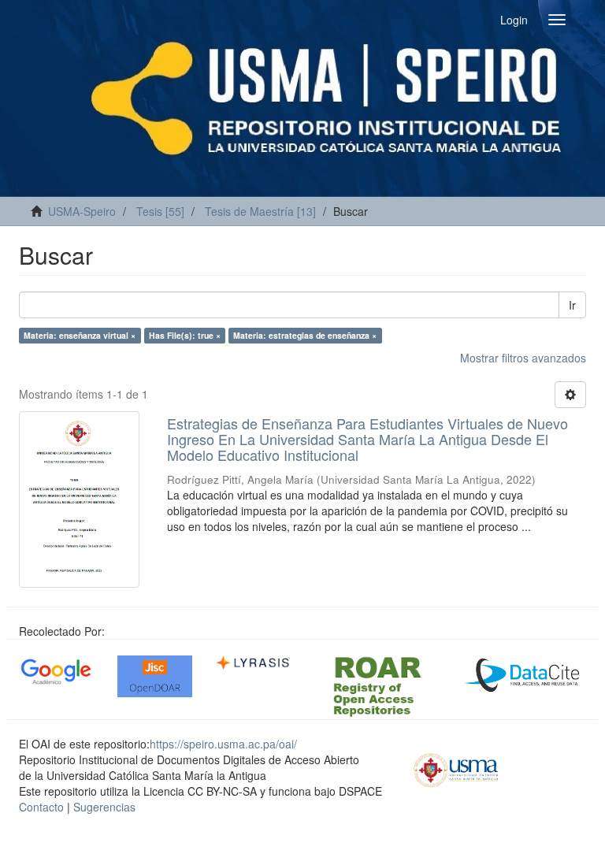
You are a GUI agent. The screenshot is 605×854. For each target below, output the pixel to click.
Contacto (41, 807)
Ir (572, 305)
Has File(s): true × (185, 335)
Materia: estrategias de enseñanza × (305, 335)
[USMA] (456, 768)
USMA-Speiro (82, 211)
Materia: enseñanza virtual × (79, 335)
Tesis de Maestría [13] (260, 211)
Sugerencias (104, 807)
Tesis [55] (160, 211)
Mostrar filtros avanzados (523, 358)
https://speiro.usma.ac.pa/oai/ (223, 744)
